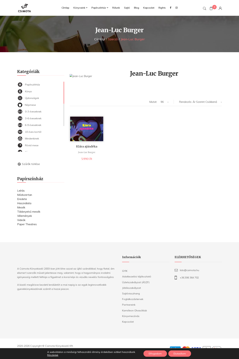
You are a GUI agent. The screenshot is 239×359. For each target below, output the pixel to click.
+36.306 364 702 (189, 277)
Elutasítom (180, 353)
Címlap (99, 39)
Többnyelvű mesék (28, 211)
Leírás (21, 190)
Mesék (21, 207)
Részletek (52, 355)
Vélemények (24, 216)
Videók (21, 220)
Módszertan (24, 194)
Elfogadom (155, 353)
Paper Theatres (27, 224)
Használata (24, 203)
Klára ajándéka (86, 146)
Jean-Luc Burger (86, 152)
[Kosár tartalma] (211, 9)
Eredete (22, 199)
